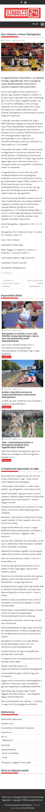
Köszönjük (5, 745)
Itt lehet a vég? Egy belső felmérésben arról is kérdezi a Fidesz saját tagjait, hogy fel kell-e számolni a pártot (20, 568)
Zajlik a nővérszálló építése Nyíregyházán (35, 283)
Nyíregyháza (7, 273)
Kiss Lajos (18, 330)
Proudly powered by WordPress (18, 805)
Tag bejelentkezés (8, 749)
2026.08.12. (7, 330)
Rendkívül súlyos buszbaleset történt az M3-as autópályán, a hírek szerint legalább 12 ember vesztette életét (21, 602)
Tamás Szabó (20, 40)
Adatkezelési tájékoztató (11, 719)
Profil (4, 757)
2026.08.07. (7, 439)
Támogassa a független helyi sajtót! (16, 762)
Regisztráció (7, 740)
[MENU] (42, 24)
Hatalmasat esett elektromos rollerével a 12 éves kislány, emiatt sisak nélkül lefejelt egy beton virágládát (22, 510)
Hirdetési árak (7, 723)
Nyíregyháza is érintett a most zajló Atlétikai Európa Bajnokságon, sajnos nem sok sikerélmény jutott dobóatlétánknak (20, 644)
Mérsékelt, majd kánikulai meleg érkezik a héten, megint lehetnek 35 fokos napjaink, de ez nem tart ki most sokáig (22, 520)
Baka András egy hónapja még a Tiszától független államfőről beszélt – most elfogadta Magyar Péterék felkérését (20, 694)
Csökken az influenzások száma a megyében (11, 283)
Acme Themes (28, 808)
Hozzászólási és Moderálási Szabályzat (17, 728)
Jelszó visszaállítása (10, 753)
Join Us (4, 736)
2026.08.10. (7, 389)
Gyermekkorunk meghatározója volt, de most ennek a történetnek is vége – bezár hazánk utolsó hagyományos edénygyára (20, 479)
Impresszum (6, 732)
